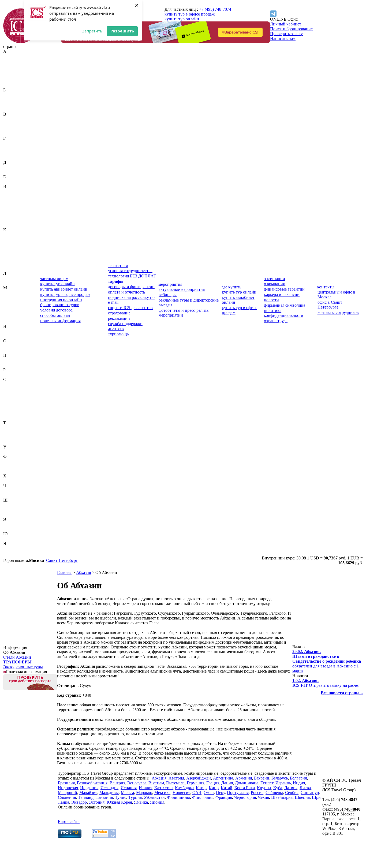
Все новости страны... (342, 693)
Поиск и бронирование (291, 29)
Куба (7, 263)
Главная (64, 572)
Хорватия (12, 480)
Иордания (12, 205)
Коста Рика (13, 259)
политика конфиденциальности (283, 313)
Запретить (92, 31)
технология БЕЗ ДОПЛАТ (132, 276)
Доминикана (15, 172)
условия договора (56, 310)
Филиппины (14, 461)
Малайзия (12, 297)
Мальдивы (13, 302)
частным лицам (54, 278)
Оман (8, 350)
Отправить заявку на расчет (326, 683)
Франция (11, 471)
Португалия (14, 365)
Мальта (9, 307)
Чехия (8, 495)
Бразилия (11, 109)
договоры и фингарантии (131, 286)
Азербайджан (15, 66)
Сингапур (12, 413)
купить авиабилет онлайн (63, 289)
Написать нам (283, 38)
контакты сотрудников (338, 312)
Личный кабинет (285, 24)
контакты (325, 287)
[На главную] (20, 41)
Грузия (9, 157)
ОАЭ (7, 345)
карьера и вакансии (282, 294)
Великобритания (18, 119)
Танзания (11, 432)
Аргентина (13, 80)
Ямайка (10, 548)
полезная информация (60, 320)
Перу (8, 360)
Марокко (11, 312)
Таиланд (11, 427)
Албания (11, 70)
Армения (11, 85)
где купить (231, 287)
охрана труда (275, 320)
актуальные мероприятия (182, 289)
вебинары (168, 294)
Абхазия (10, 56)
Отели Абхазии (17, 657)
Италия (10, 225)
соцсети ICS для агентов (130, 307)
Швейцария (14, 505)
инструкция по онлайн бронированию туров (61, 302)
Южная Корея (15, 538)
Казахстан (12, 234)
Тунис (8, 437)
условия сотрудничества (130, 270)
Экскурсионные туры (23, 667)
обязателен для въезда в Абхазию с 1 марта (326, 661)
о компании (274, 278)
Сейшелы (12, 403)
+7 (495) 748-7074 (215, 9)
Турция (10, 442)
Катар (8, 244)
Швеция (10, 509)
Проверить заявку (286, 33)
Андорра (11, 75)
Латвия (9, 278)
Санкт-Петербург (62, 560)
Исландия (12, 215)
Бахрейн (10, 94)
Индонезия (13, 201)
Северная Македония (13, 396)
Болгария (11, 104)
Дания (9, 167)
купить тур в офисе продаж (190, 14)
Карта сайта (69, 821)
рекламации (119, 318)
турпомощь (118, 334)
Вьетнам (11, 133)
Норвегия (12, 336)
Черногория (14, 490)
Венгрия (11, 123)
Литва (8, 283)
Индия (9, 196)
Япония (10, 553)
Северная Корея (17, 389)
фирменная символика (284, 305)
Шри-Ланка (14, 514)
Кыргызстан (14, 268)
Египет (9, 181)
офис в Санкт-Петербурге (330, 304)
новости (271, 300)
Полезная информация (26, 671)
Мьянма (10, 321)
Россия (9, 374)
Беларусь (11, 99)
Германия (12, 148)
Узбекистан (13, 452)
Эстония (11, 529)
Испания (11, 220)
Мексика (11, 316)
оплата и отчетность (126, 292)
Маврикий (13, 292)
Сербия (10, 408)
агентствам (118, 265)
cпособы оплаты (55, 315)
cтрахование (119, 313)
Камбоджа (12, 239)
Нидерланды (15, 331)
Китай (9, 254)
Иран (8, 210)
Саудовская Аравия (21, 384)
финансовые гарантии (284, 289)
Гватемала (12, 143)
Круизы (264, 787)
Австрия (11, 61)
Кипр (8, 249)
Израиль (10, 191)
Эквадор (11, 524)
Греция (9, 152)
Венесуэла (12, 128)
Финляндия (13, 466)
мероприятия (170, 284)
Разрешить (122, 31)
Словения (12, 418)
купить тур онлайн (182, 19)
